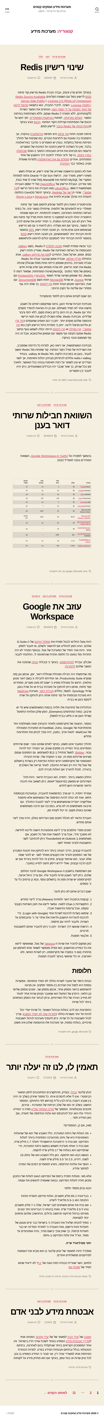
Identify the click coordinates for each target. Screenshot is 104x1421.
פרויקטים (50, 1276)
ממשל (84, 1276)
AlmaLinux (41, 196)
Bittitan (79, 752)
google (69, 571)
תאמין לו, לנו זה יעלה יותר (52, 1067)
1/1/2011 (48, 1322)
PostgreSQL (26, 275)
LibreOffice (62, 188)
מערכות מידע (59, 56)
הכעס (37, 122)
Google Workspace (84, 528)
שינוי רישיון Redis (51, 67)
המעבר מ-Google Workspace (49, 455)
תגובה (87, 1336)
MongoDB (56, 279)
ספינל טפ (74, 1267)
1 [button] (78, 539)
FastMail (83, 487)
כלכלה (42, 1276)
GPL (31, 229)
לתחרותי (70, 666)
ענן (64, 571)
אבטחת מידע (75, 1276)
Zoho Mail (83, 502)
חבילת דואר (46, 691)
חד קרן (19, 320)
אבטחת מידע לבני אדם (52, 1312)
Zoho (82, 494)
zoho (85, 571)
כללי (40, 56)
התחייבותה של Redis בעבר (72, 126)
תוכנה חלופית (54, 246)
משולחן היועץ (44, 405)
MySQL (41, 275)
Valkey (23, 246)
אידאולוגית (36, 134)
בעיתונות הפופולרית (42, 117)
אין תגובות (31, 78)
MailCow (23, 691)
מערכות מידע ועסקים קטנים (52, 6)
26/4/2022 (48, 436)
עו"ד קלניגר (42, 1336)
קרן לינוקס (46, 284)
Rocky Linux (24, 196)
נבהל (74, 1092)
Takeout (49, 943)
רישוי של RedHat (62, 192)
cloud (70, 380)
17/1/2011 (47, 1077)
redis (85, 380)
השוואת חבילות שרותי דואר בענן (52, 420)
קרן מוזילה (75, 329)
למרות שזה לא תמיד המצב (40, 1014)
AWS (64, 380)
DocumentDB (27, 279)
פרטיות (58, 1276)
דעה (48, 56)
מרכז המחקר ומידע (42, 1109)
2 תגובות (31, 1077)
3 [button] (77, 545)
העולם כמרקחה (73, 117)
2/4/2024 (48, 78)
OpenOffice (47, 184)
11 (39, 1262)
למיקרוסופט (67, 662)
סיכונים (65, 1276)
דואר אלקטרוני (55, 571)
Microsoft (78, 380)
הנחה (35, 662)
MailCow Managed (84, 546)
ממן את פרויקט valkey (36, 254)
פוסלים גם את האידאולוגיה (53, 159)
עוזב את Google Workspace (52, 611)
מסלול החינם (42, 641)
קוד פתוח (63, 134)
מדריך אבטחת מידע (78, 1341)
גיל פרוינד (64, 78)
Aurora (79, 279)
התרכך (65, 163)
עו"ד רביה (73, 1336)
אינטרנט (36, 596)
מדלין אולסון (73, 258)
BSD (88, 96)
